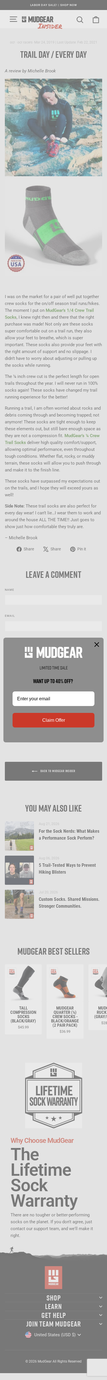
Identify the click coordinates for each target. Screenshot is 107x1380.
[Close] (97, 644)
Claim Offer (53, 720)
